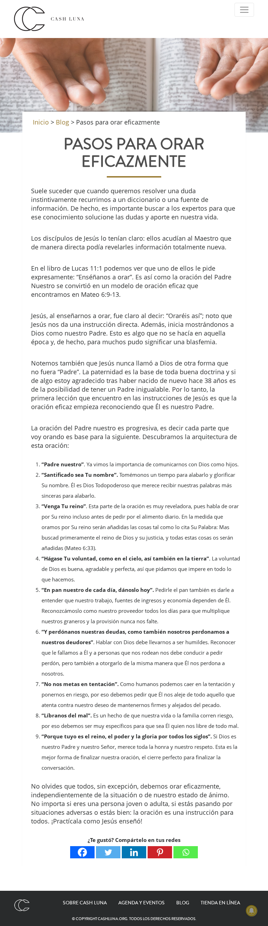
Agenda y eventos (141, 902)
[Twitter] (108, 852)
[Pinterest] (160, 852)
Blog (182, 902)
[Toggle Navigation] (244, 10)
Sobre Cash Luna (85, 902)
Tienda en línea (220, 902)
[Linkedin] (134, 852)
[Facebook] (82, 852)
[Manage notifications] (251, 910)
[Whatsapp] (185, 852)
